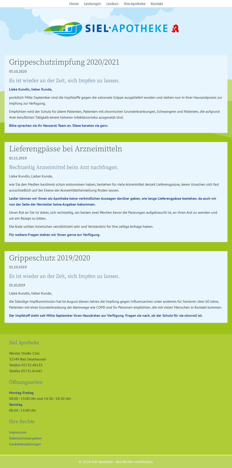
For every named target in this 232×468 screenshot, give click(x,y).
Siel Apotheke (116, 28)
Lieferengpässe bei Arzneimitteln (65, 149)
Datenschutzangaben (25, 438)
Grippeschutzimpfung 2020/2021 (64, 62)
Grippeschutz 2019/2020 (49, 258)
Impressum (17, 432)
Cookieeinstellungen (25, 444)
